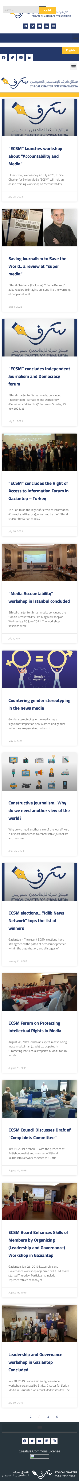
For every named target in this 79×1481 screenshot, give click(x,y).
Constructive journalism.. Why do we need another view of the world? (39, 810)
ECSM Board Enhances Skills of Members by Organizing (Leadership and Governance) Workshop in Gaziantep (38, 1243)
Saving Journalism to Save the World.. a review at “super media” (37, 266)
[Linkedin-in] (46, 26)
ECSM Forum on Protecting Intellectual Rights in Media (34, 1027)
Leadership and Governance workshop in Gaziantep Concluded (35, 1362)
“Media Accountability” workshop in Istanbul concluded (39, 597)
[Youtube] (39, 26)
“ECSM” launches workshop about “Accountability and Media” (35, 156)
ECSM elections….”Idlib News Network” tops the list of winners (36, 920)
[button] (75, 36)
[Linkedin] (47, 1441)
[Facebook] (25, 26)
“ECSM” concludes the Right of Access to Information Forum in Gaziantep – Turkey (38, 491)
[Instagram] (53, 26)
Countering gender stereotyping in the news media (39, 704)
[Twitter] (32, 26)
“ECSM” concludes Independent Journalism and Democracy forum (39, 376)
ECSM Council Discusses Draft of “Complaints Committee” (39, 1134)
